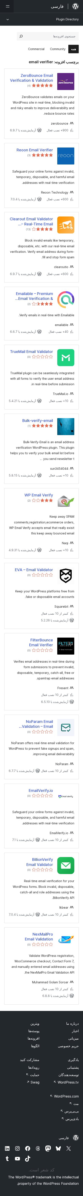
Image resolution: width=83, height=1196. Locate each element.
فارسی (64, 1138)
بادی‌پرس (70, 1119)
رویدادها (33, 1067)
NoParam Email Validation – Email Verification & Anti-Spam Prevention (36, 724)
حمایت (32, 1075)
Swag (32, 1082)
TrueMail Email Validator (31, 351)
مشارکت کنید (29, 1060)
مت (74, 1104)
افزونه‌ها (33, 1038)
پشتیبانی (73, 1067)
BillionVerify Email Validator (39, 862)
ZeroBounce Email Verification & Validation (31, 78)
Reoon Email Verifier (35, 150)
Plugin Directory (67, 19)
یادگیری (73, 1060)
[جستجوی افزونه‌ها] (21, 36)
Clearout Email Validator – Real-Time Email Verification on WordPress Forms (31, 221)
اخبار (75, 1031)
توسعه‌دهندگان (69, 1075)
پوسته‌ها (33, 1031)
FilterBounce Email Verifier (41, 642)
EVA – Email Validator (34, 570)
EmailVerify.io (41, 790)
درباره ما (72, 1023)
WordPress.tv (66, 1082)
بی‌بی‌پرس (69, 1111)
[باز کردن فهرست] (7, 6)
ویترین (34, 1023)
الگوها (35, 1046)
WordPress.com (64, 1096)
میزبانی (73, 1038)
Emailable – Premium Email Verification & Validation (34, 296)
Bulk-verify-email (37, 420)
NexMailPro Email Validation (39, 936)
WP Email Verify (38, 495)
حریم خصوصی (68, 1046)
